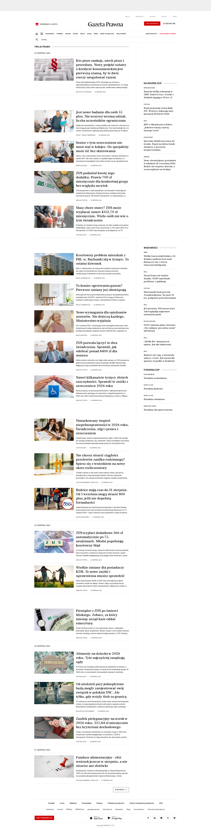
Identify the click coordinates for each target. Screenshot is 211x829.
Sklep (175, 16)
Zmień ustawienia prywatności (142, 803)
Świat (146, 252)
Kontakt (51, 803)
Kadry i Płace (148, 385)
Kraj (145, 121)
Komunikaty (86, 803)
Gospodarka (148, 137)
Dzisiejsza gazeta (49, 24)
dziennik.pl (139, 16)
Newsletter (119, 809)
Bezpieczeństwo (149, 321)
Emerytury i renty (150, 406)
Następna (119, 790)
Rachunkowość (149, 374)
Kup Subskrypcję (152, 23)
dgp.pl (127, 16)
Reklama (73, 803)
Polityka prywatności (116, 803)
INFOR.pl (69, 809)
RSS (161, 803)
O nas (62, 803)
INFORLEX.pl (80, 809)
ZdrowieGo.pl (107, 809)
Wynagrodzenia (149, 88)
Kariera (99, 803)
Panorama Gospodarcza (156, 809)
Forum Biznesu (139, 809)
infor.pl (164, 16)
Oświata (146, 157)
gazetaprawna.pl (93, 809)
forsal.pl (152, 16)
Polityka (147, 104)
